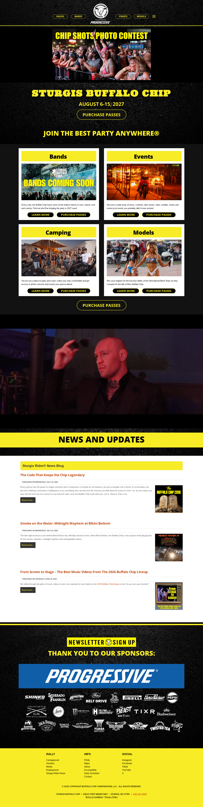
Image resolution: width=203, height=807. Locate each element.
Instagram (127, 760)
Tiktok (125, 767)
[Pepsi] (172, 703)
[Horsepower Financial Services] (103, 715)
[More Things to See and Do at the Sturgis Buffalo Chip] (155, 16)
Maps (87, 763)
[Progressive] (101, 687)
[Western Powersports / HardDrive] (154, 700)
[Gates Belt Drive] (96, 701)
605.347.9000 (140, 794)
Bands (78, 16)
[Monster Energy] (81, 716)
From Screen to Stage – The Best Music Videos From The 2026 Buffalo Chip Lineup (84, 571)
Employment (52, 770)
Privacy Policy (111, 797)
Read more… (28, 500)
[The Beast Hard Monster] (123, 717)
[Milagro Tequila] (177, 731)
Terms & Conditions (94, 797)
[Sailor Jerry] (59, 717)
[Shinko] (35, 699)
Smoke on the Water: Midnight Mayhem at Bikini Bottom (65, 523)
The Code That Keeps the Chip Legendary (52, 475)
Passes (60, 16)
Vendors (50, 763)
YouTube (126, 770)
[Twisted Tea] (160, 731)
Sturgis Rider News (55, 773)
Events (123, 16)
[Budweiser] (166, 716)
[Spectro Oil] (76, 703)
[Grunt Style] (36, 716)
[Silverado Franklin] (57, 702)
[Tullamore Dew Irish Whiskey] (114, 703)
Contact (88, 776)
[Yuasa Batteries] (99, 731)
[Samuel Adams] (64, 731)
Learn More (40, 215)
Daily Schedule (91, 773)
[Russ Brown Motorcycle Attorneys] (116, 730)
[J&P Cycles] (138, 731)
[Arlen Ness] (82, 731)
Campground (52, 760)
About (87, 767)
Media (49, 767)
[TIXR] (144, 717)
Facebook (127, 763)
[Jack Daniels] (47, 731)
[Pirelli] (132, 700)
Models (141, 16)
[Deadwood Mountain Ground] (28, 731)
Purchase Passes (102, 114)
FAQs (87, 760)
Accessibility (90, 770)
